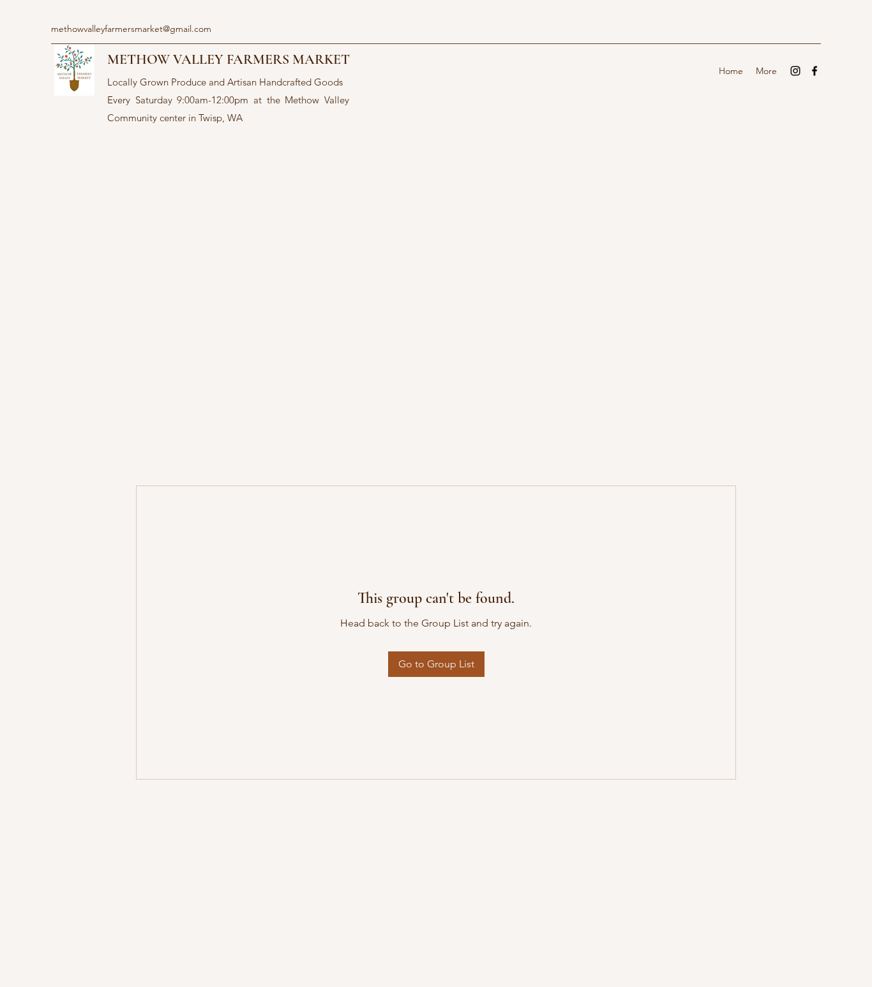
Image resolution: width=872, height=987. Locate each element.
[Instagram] (795, 70)
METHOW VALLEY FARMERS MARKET (228, 59)
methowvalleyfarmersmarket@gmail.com (131, 28)
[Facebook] (814, 70)
